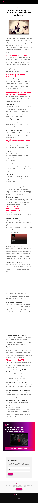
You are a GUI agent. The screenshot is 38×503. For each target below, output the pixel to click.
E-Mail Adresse (10, 469)
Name (9, 466)
